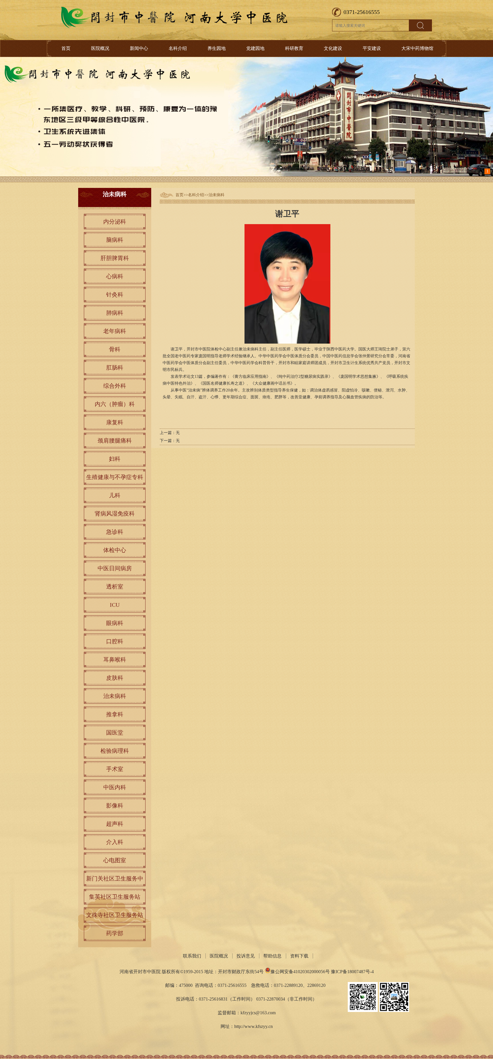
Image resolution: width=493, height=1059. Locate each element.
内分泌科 (114, 221)
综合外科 (114, 386)
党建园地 (255, 48)
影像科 (114, 805)
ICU (115, 605)
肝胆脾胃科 (114, 258)
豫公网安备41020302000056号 (300, 971)
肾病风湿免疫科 (115, 513)
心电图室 (114, 860)
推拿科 (114, 714)
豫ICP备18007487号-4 (352, 971)
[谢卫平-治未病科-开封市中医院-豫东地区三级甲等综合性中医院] (175, 27)
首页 (65, 48)
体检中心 (114, 550)
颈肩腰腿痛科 (115, 440)
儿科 (114, 495)
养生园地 (216, 48)
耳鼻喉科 (114, 659)
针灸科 (114, 294)
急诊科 (114, 532)
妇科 (114, 459)
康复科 (114, 422)
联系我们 (192, 955)
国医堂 (114, 732)
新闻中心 (139, 48)
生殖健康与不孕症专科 (114, 477)
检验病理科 (114, 751)
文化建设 (333, 48)
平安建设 (372, 48)
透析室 (114, 586)
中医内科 (114, 787)
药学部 (114, 933)
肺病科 (114, 313)
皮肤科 (114, 678)
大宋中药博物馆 (417, 48)
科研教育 (294, 48)
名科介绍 (178, 48)
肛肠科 (114, 367)
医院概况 (100, 48)
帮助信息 (272, 955)
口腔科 (114, 641)
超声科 (114, 824)
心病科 (114, 276)
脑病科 (114, 240)
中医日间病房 (115, 568)
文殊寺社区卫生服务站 (114, 915)
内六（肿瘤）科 (115, 404)
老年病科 (114, 331)
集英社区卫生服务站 (114, 897)
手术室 (114, 769)
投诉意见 (246, 955)
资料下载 (299, 955)
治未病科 (217, 195)
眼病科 (114, 623)
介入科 (114, 842)
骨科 (114, 349)
